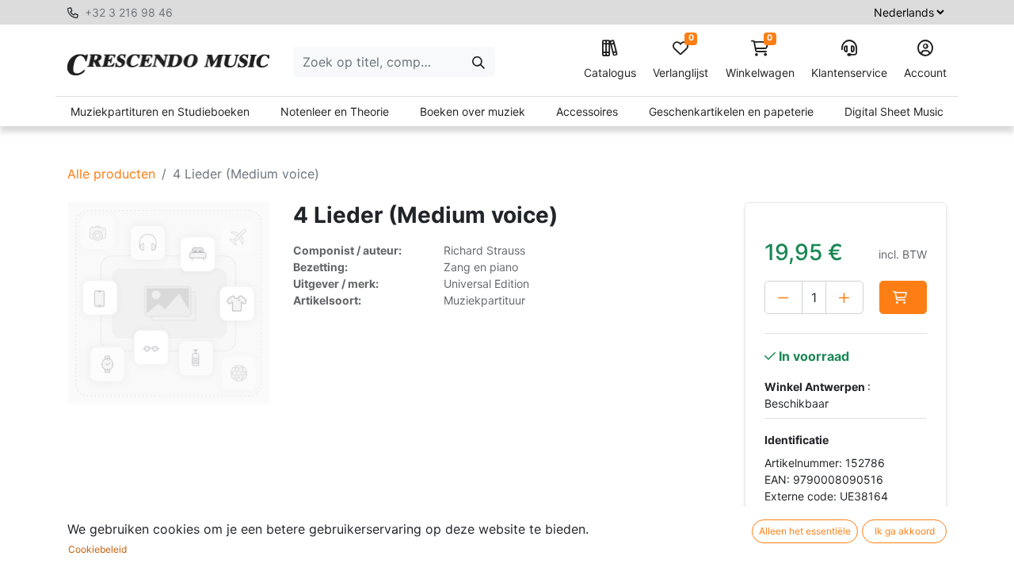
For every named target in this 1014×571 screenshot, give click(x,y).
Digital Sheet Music (893, 111)
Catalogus (610, 72)
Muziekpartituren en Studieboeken (160, 111)
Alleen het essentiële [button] (805, 531)
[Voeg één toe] (844, 297)
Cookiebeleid (97, 549)
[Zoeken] (478, 62)
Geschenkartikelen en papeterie (731, 111)
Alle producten (111, 174)
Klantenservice (849, 72)
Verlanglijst (680, 59)
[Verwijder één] (783, 297)
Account (925, 72)
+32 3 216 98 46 (129, 12)
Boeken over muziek (472, 111)
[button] (903, 297)
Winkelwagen (760, 59)
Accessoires (587, 111)
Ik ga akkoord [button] (905, 531)
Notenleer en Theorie (334, 111)
